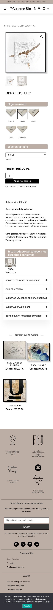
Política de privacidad (15, 586)
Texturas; (41, 237)
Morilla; (33, 237)
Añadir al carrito (22, 181)
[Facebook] (16, 544)
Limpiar (8, 159)
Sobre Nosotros (13, 559)
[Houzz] (36, 544)
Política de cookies (14, 590)
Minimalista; (22, 237)
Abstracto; (24, 233)
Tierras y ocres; (13, 240)
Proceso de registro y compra (18, 582)
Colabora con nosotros (15, 567)
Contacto (10, 563)
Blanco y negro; (38, 233)
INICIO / (7, 26)
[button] (5, 8)
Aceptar (27, 606)
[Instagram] (23, 544)
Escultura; (10, 237)
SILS (14, 26)
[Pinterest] (29, 544)
